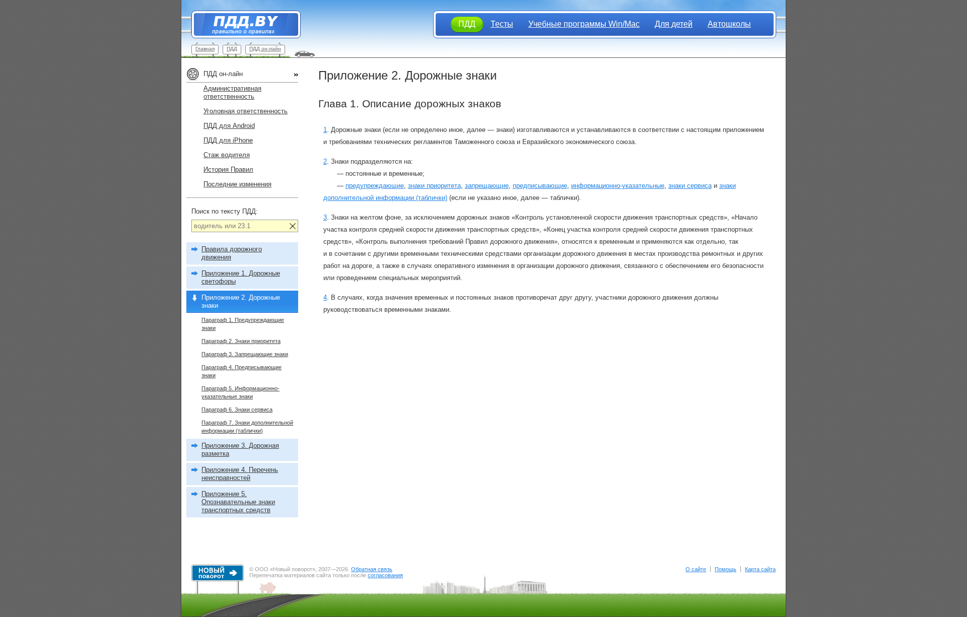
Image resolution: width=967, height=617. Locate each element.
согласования (385, 575)
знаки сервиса (690, 185)
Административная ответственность (232, 92)
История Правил (228, 169)
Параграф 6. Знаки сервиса (236, 409)
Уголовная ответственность (245, 111)
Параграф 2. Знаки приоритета (241, 341)
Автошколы (729, 24)
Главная (205, 48)
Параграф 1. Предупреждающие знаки (242, 324)
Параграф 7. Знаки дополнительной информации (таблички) (247, 427)
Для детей (674, 24)
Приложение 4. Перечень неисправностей (239, 474)
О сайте (695, 569)
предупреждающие (375, 185)
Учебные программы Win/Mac (584, 24)
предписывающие (540, 185)
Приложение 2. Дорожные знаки (240, 301)
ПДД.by (241, 24)
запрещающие (487, 185)
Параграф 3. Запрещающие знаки (244, 354)
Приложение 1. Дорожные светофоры (240, 277)
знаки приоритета (434, 185)
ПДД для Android (229, 125)
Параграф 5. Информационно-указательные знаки (240, 392)
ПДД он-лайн (265, 48)
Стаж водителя (226, 155)
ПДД (232, 48)
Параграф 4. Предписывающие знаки (241, 371)
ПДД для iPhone (228, 140)
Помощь (725, 569)
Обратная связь (371, 569)
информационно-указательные (617, 185)
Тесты (502, 24)
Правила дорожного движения (231, 253)
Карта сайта (760, 569)
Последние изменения (237, 184)
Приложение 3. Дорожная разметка (240, 449)
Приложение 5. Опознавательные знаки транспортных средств (238, 502)
